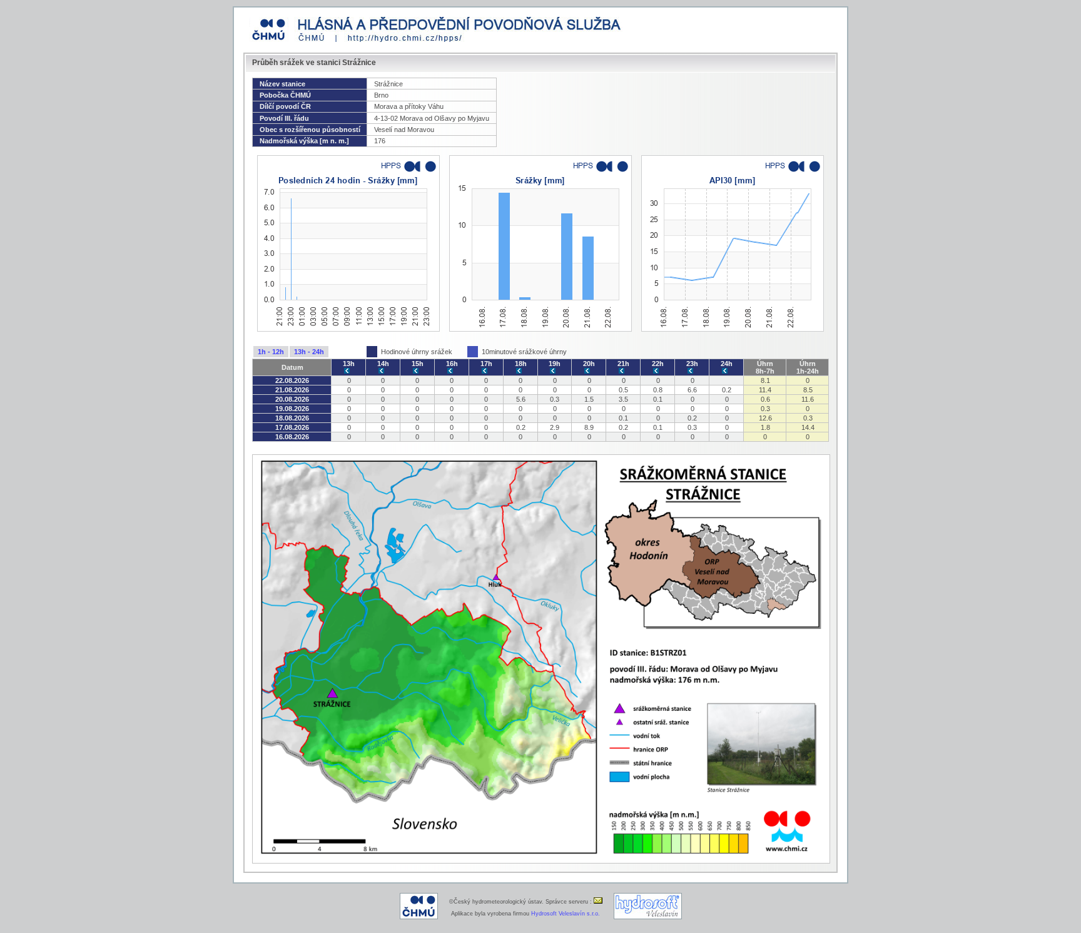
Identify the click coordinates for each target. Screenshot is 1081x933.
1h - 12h (271, 351)
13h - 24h (309, 351)
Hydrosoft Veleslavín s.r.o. (565, 913)
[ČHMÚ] (419, 917)
